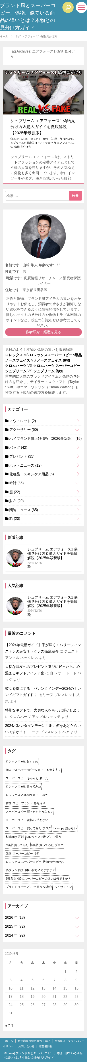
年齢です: (46, 265)
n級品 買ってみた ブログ (47, 845)
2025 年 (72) (15, 926)
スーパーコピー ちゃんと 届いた (27, 778)
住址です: (13, 290)
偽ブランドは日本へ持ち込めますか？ (30, 870)
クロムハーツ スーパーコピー (57, 366)
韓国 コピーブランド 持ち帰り (25, 803)
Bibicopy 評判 (15, 836)
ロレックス (14, 355)
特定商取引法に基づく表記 (34, 1041)
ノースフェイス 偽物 (53, 360)
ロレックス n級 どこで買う (43, 836)
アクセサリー (23, 430)
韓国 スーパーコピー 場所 (22, 853)
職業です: (14, 278)
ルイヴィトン (63, 887)
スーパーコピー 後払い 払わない (27, 820)
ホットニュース (24, 465)
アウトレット (22, 421)
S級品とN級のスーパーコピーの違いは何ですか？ (38, 878)
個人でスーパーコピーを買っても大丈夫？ (33, 770)
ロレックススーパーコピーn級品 (56, 355)
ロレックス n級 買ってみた (23, 786)
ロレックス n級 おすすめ (22, 761)
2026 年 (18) (15, 917)
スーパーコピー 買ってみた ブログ (28, 828)
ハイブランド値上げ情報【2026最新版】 (45, 438)
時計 (16, 483)
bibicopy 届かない (65, 828)
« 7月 (9, 1026)
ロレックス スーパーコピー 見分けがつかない (36, 861)
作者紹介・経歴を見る (43, 332)
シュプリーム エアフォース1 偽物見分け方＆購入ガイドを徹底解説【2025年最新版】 (42, 126)
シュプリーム (16, 371)
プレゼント (21, 456)
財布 (16, 501)
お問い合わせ (26, 1046)
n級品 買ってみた (17, 845)
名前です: (13, 265)
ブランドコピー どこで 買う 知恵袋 (29, 887)
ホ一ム (9, 1041)
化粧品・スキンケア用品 (31, 474)
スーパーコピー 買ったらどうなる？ (29, 811)
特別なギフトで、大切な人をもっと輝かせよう (42, 710)
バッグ (17, 447)
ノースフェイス (17, 360)
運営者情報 (45, 1046)
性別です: (13, 271)
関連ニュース (23, 510)
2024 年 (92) (15, 935)
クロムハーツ (16, 366)
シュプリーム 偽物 (48, 371)
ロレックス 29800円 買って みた (27, 795)
